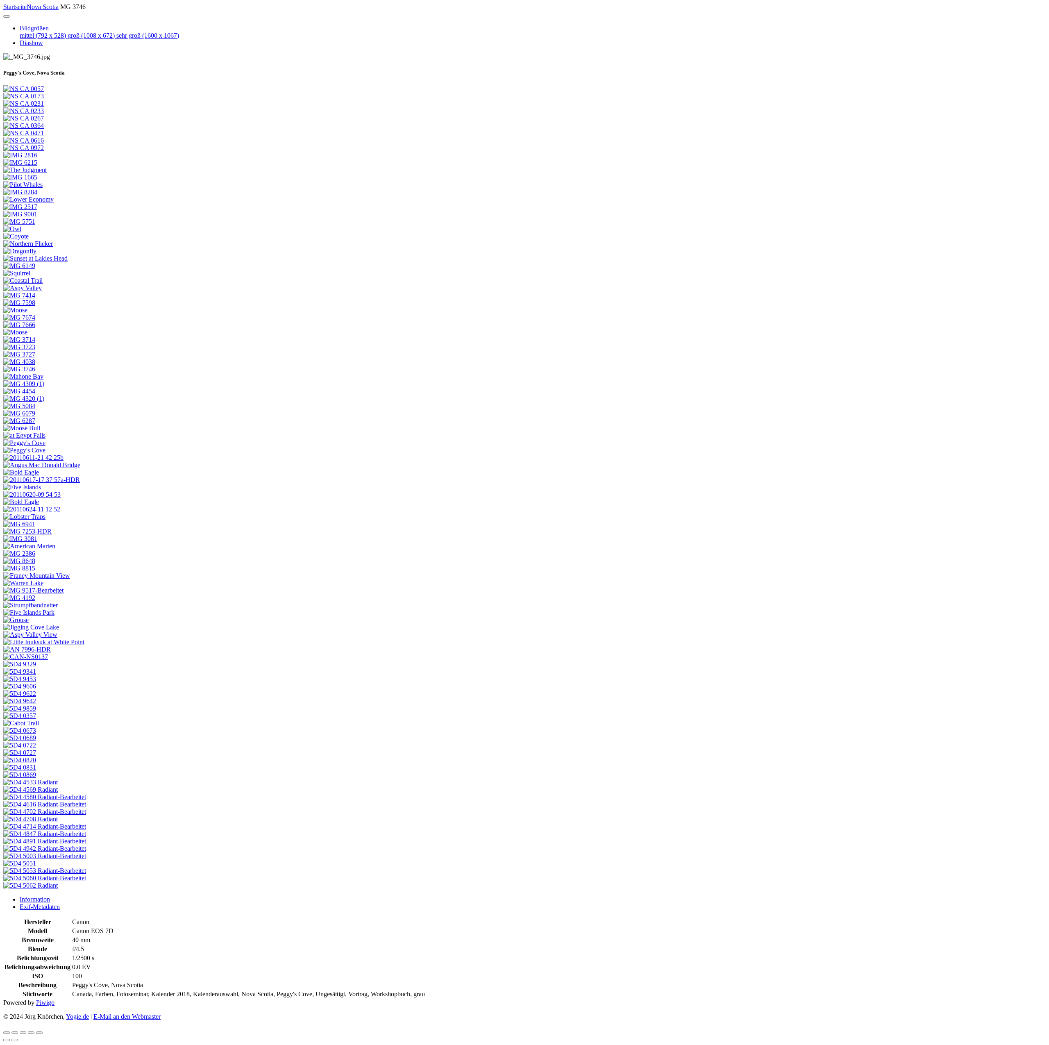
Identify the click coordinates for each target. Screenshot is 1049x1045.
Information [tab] (35, 899)
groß (91, 35)
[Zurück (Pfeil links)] (6, 1040)
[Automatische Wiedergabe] (39, 1032)
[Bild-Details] (31, 1032)
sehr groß (147, 35)
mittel (43, 35)
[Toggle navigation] (6, 16)
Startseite (15, 6)
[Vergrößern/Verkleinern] (23, 1032)
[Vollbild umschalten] (14, 1032)
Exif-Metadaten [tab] (40, 906)
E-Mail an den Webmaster (127, 1016)
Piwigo (45, 1002)
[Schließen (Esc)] (6, 1032)
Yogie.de (77, 1016)
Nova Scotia (43, 6)
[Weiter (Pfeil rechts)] (14, 1040)
